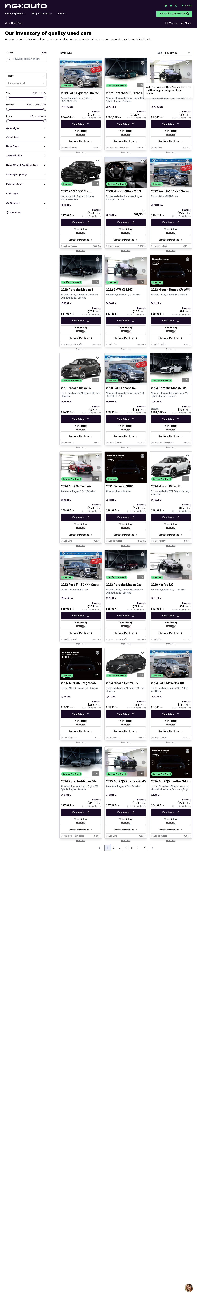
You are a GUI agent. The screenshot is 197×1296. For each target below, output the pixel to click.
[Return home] (6, 23)
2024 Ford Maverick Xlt (167, 683)
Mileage (10, 104)
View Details (78, 124)
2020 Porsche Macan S (77, 290)
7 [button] (144, 848)
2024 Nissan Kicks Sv (166, 486)
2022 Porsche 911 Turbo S (124, 93)
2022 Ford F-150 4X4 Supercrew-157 (87, 585)
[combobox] (26, 76)
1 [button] (107, 848)
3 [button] (119, 848)
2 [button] (113, 848)
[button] (153, 848)
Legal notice (80, 152)
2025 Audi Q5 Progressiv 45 (126, 781)
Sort (160, 52)
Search (10, 52)
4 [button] (125, 848)
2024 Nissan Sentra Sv (122, 683)
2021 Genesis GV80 (119, 486)
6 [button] (138, 848)
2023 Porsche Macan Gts (124, 585)
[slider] (7, 97)
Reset (44, 52)
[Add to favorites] (97, 63)
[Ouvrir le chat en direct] (189, 1288)
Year (8, 93)
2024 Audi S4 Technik (76, 486)
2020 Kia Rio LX (162, 585)
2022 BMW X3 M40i (119, 290)
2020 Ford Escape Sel (121, 388)
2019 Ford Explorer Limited (80, 93)
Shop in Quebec (14, 13)
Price (9, 116)
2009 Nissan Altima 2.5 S (123, 191)
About (61, 13)
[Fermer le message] (189, 87)
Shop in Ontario (40, 13)
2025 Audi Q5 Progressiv (78, 683)
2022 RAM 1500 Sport (76, 191)
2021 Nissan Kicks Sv (76, 388)
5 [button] (132, 848)
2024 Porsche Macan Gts (169, 388)
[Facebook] (166, 5)
